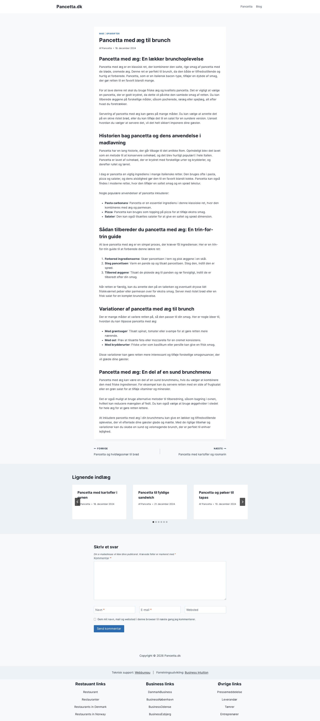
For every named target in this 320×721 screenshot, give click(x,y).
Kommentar (103, 558)
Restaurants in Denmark (90, 706)
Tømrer (229, 706)
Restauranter (90, 699)
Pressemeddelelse (229, 692)
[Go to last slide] (77, 502)
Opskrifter (113, 33)
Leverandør (229, 699)
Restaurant (90, 692)
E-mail (146, 610)
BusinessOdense (160, 706)
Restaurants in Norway (90, 714)
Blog (259, 6)
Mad (101, 33)
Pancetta (246, 6)
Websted (192, 610)
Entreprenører (229, 714)
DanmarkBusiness (160, 692)
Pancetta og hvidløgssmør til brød (116, 451)
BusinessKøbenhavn (160, 699)
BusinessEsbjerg (160, 714)
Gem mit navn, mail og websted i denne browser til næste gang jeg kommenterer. (147, 619)
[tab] (153, 522)
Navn (100, 610)
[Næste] (242, 502)
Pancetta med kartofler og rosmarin (202, 451)
